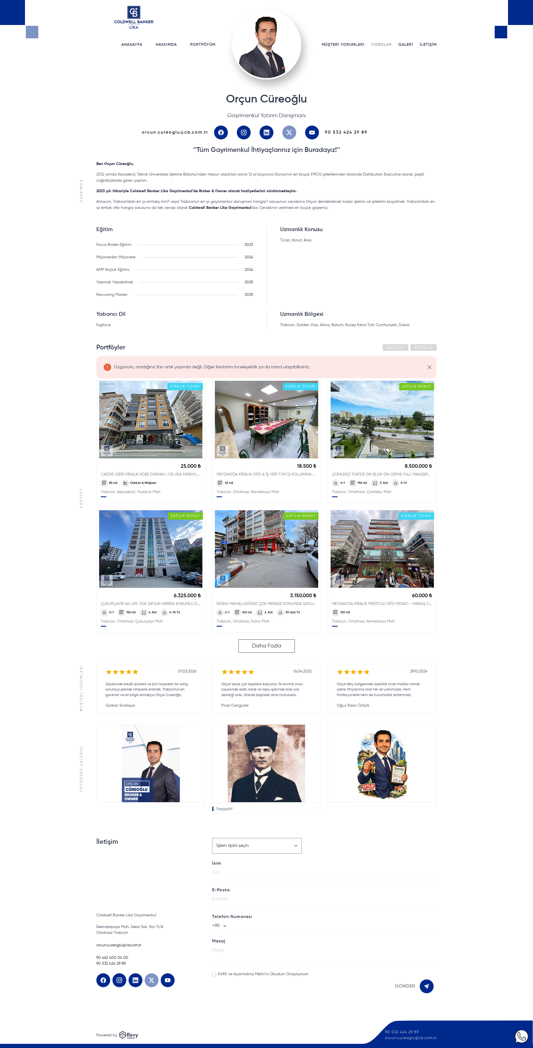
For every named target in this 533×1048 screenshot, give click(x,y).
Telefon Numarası (232, 917)
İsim (216, 863)
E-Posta (221, 890)
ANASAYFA (131, 45)
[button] (150, 765)
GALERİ (405, 45)
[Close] (429, 367)
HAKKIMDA (166, 45)
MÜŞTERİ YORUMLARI (343, 45)
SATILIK (395, 348)
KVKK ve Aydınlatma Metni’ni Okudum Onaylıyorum (263, 974)
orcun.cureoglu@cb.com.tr (175, 132)
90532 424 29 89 (346, 132)
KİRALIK (423, 348)
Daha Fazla (266, 646)
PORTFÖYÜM (202, 45)
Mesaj (218, 941)
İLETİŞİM (428, 45)
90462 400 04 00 (112, 958)
